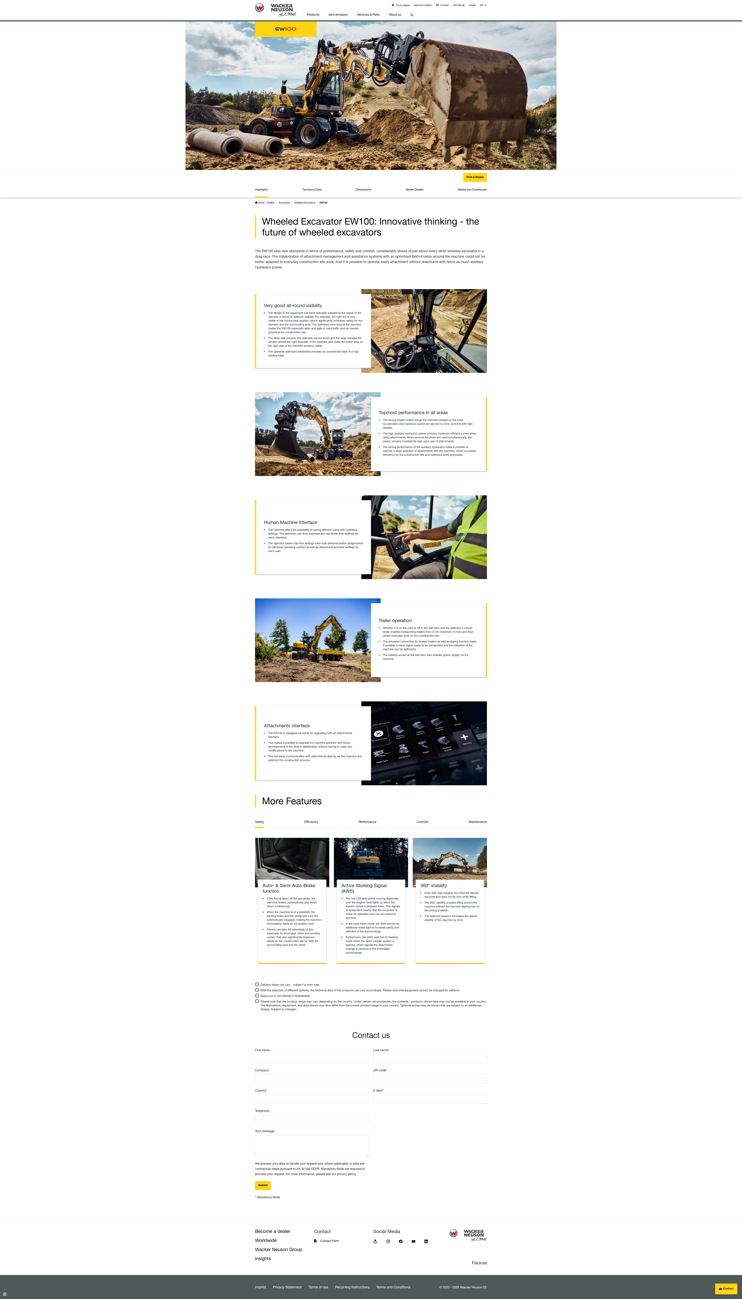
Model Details (415, 189)
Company (262, 1070)
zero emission (338, 14)
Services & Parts (368, 14)
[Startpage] (278, 10)
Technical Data (312, 189)
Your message (265, 1131)
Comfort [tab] (422, 822)
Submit (263, 1185)
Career (472, 5)
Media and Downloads (472, 189)
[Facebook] (400, 1241)
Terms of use (318, 1287)
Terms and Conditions (393, 1287)
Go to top (480, 1263)
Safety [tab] (259, 822)
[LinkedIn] (426, 1241)
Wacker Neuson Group (278, 1249)
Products (313, 14)
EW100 (323, 203)
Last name (381, 1050)
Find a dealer (402, 5)
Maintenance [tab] (478, 822)
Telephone (262, 1111)
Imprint (260, 1287)
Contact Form (329, 1241)
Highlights (261, 189)
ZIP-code (380, 1070)
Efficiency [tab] (311, 822)
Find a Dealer (475, 177)
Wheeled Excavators (304, 202)
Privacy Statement (287, 1287)
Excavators (284, 202)
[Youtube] (413, 1241)
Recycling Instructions (352, 1287)
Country (261, 1090)
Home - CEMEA (266, 202)
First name (262, 1050)
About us (395, 14)
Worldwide (459, 5)
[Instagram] (388, 1241)
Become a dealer (423, 5)
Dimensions (363, 189)
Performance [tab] (367, 822)
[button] (483, 6)
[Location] (375, 1241)
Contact (444, 5)
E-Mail (378, 1090)
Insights (263, 1258)
